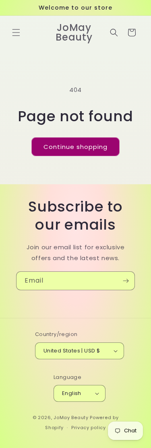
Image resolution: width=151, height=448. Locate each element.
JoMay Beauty (71, 417)
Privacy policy (88, 427)
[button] (16, 32)
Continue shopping (75, 147)
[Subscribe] (125, 280)
